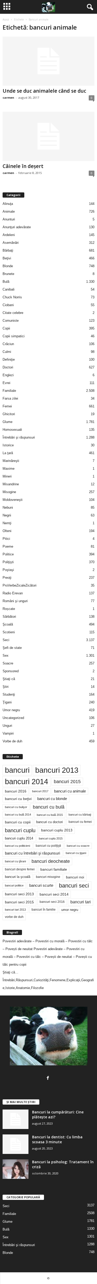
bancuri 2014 (26, 781)
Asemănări (11, 243)
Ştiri (6, 687)
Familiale (9, 391)
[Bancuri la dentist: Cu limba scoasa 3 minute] (15, 1144)
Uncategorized (13, 718)
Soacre (8, 663)
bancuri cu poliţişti (48, 846)
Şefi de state (12, 648)
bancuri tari (80, 902)
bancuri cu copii (18, 822)
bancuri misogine (48, 877)
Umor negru (11, 710)
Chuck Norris (12, 297)
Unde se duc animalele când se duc (44, 91)
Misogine (9, 492)
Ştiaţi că (9, 679)
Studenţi (9, 694)
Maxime (8, 468)
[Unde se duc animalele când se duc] (48, 61)
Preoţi (7, 578)
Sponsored (11, 671)
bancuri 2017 (40, 791)
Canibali (8, 289)
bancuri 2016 (15, 791)
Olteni (7, 531)
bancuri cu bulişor (16, 807)
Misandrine (11, 484)
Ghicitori (9, 414)
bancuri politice (14, 885)
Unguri (7, 726)
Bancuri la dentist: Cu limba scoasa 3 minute (57, 1139)
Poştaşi (8, 570)
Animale (9, 211)
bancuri (17, 770)
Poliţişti (8, 562)
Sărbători (9, 617)
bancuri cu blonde (52, 798)
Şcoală (8, 624)
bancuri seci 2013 (19, 894)
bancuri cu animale (70, 791)
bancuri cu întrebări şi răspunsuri (32, 853)
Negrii (7, 515)
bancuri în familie (44, 909)
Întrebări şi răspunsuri (19, 437)
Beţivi (7, 258)
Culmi (7, 352)
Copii (6, 328)
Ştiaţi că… (10, 972)
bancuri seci (74, 885)
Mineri (7, 476)
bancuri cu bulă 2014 (18, 814)
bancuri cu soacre (78, 845)
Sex (6, 655)
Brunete (8, 274)
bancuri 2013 (56, 770)
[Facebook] (48, 1078)
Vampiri (8, 733)
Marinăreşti (11, 461)
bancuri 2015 (67, 781)
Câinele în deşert (23, 166)
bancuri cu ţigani (76, 853)
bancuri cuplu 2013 (56, 830)
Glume (7, 422)
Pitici (6, 539)
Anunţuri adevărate (17, 227)
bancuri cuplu (20, 830)
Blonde (8, 266)
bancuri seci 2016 (52, 902)
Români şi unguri (15, 601)
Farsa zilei (10, 398)
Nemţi (7, 523)
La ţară (8, 453)
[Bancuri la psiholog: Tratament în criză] (15, 1169)
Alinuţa (8, 204)
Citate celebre (13, 313)
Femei (7, 406)
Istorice (8, 445)
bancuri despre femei (20, 869)
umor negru (69, 910)
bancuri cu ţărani (15, 861)
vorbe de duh (14, 917)
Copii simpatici (14, 336)
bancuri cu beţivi (18, 799)
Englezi (8, 375)
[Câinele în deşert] (48, 136)
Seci (6, 640)
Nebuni (8, 507)
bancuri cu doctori (49, 822)
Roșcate (9, 609)
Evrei (6, 383)
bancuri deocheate (51, 861)
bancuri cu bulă (48, 807)
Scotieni (9, 632)
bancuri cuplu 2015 (51, 838)
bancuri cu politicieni (17, 845)
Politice (8, 554)
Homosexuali (12, 430)
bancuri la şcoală (17, 877)
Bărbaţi (8, 250)
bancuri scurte (41, 885)
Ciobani (8, 305)
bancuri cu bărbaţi (80, 814)
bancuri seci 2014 (54, 894)
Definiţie (9, 359)
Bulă (6, 282)
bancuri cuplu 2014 (19, 838)
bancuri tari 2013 (15, 909)
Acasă (6, 19)
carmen (8, 97)
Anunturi (9, 219)
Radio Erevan (13, 593)
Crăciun (8, 344)
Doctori (8, 367)
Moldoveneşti (13, 500)
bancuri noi (75, 877)
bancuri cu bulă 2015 (50, 814)
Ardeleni (9, 235)
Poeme (8, 546)
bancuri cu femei (80, 822)
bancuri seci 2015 (19, 902)
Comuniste (11, 320)
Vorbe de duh (12, 741)
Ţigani (7, 702)
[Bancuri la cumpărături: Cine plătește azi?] (15, 1119)
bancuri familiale (53, 869)
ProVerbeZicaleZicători (19, 585)
